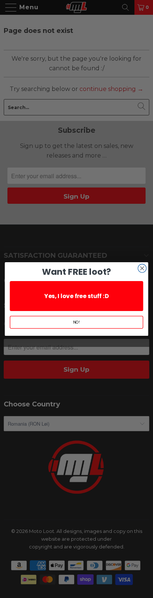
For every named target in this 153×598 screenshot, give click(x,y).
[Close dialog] (142, 268)
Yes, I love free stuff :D (76, 296)
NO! (76, 322)
